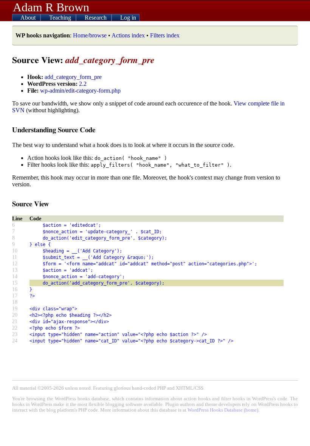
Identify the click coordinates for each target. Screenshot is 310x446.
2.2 (83, 84)
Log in (128, 17)
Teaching (61, 17)
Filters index (165, 35)
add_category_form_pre (73, 77)
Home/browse (90, 35)
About (28, 17)
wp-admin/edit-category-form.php (80, 90)
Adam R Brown (51, 7)
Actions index (128, 35)
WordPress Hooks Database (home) (223, 410)
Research (96, 17)
